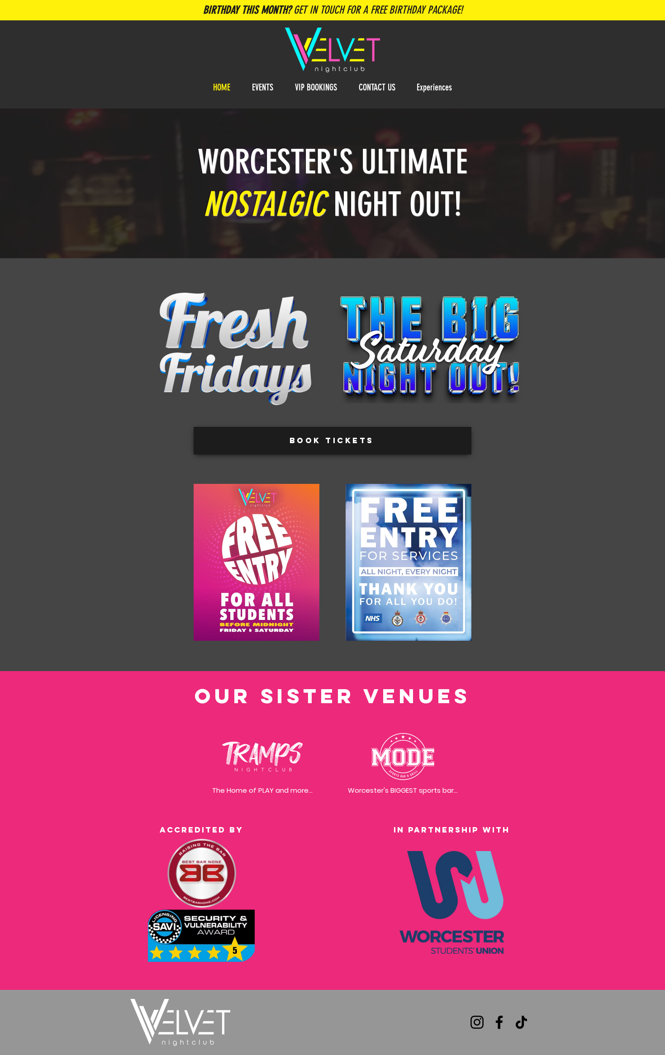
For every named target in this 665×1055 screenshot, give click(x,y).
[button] (316, 87)
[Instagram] (477, 1022)
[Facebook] (499, 1022)
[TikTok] (521, 1022)
